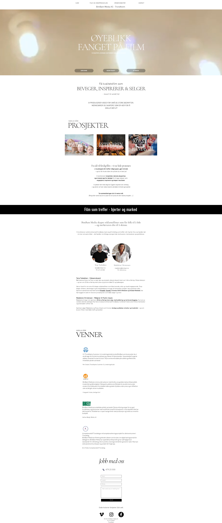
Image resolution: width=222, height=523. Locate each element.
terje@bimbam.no (100, 268)
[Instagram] (111, 514)
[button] (91, 153)
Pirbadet (102, 291)
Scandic (108, 291)
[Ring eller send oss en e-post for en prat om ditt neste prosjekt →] (111, 196)
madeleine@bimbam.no (122, 268)
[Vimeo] (101, 514)
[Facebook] (121, 514)
